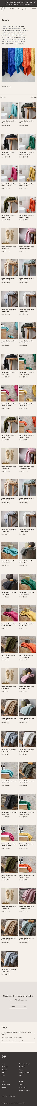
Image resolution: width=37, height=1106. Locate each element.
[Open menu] (34, 9)
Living (3, 1075)
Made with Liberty (24, 1064)
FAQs (20, 1075)
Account (4, 1087)
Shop (3, 1064)
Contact (4, 1081)
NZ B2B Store (6, 1084)
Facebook (12, 1096)
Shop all (13, 1006)
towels (13, 12)
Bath (3, 1073)
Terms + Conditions (24, 1090)
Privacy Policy (23, 1087)
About (21, 1081)
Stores (21, 1070)
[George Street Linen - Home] (3, 10)
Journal (21, 1084)
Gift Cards (22, 1067)
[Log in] (22, 9)
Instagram (4, 1096)
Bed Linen (5, 1067)
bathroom (7, 12)
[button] (18, 1033)
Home (2, 12)
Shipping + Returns (24, 1073)
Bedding (4, 1070)
